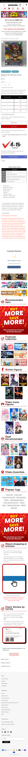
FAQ (3, 714)
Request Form (5, 695)
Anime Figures (5, 678)
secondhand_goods (6, 71)
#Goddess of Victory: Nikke (13, 505)
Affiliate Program (5, 712)
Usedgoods (4, 685)
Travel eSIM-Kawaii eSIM (7, 722)
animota (12, 754)
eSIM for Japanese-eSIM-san (8, 724)
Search (3, 693)
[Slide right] (16, 69)
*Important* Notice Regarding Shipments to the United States (14, 135)
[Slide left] (11, 69)
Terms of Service (5, 698)
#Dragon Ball (14, 508)
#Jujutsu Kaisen (18, 495)
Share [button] (3, 160)
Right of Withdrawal (6, 709)
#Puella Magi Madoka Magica (17, 500)
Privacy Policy (5, 700)
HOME (2, 38)
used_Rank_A (15, 71)
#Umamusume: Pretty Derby (8, 497)
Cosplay (3, 681)
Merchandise (4, 683)
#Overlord (22, 502)
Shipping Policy (5, 705)
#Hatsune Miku (9, 495)
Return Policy (5, 707)
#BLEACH (23, 505)
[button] (4, 5)
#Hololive (6, 500)
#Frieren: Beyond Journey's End (11, 502)
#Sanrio (4, 505)
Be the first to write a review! (14, 267)
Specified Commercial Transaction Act (10, 702)
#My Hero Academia (21, 497)
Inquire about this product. (8, 114)
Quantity (2, 81)
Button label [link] (14, 654)
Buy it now (14, 126)
